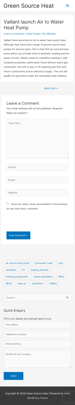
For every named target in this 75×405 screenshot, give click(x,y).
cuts (60, 263)
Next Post (51, 88)
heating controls (39, 269)
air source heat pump (17, 263)
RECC (9, 283)
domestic (11, 269)
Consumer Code (43, 263)
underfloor (37, 283)
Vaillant (53, 283)
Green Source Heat (28, 5)
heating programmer (17, 276)
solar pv (22, 283)
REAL (61, 276)
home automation (43, 276)
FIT (23, 269)
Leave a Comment (14, 33)
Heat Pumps (33, 33)
